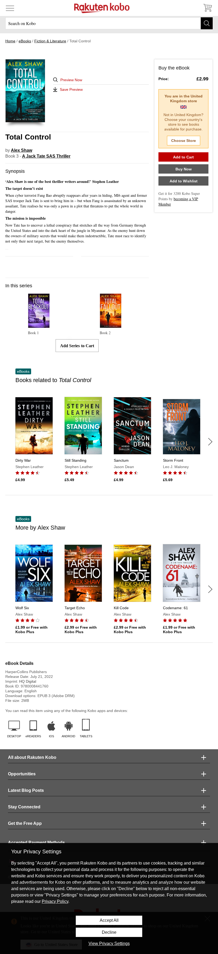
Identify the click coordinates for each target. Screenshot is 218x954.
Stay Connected (24, 807)
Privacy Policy (55, 901)
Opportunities (22, 774)
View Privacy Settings (109, 943)
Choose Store (183, 140)
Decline (109, 932)
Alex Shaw (21, 150)
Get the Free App (25, 823)
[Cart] (207, 8)
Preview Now (71, 80)
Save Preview (71, 89)
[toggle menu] (10, 8)
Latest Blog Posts (26, 790)
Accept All (109, 920)
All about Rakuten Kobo (32, 757)
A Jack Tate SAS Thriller (46, 156)
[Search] (207, 23)
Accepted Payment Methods (36, 842)
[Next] (210, 442)
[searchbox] (109, 23)
